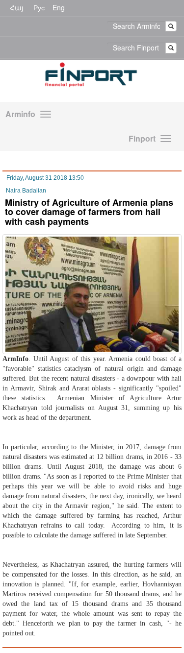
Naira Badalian (26, 190)
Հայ (17, 7)
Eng (59, 7)
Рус (39, 7)
